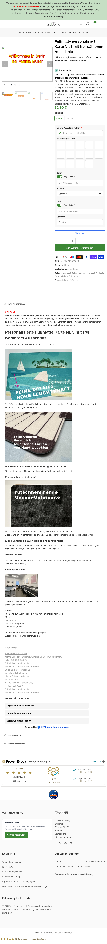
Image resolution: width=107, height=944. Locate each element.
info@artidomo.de (63, 837)
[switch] (59, 176)
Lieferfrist (88, 57)
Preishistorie (65, 70)
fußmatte (74, 280)
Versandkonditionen (91, 3)
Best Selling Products (77, 273)
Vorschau (79, 233)
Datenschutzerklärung (12, 871)
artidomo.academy (53, 16)
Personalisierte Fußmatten (67, 276)
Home (22, 32)
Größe (59, 113)
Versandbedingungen (12, 862)
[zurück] (5, 64)
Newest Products (96, 273)
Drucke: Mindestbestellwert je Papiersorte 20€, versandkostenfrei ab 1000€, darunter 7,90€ (53, 9)
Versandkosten (77, 57)
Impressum (7, 867)
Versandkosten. (78, 74)
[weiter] (50, 64)
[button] (80, 133)
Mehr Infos (97, 761)
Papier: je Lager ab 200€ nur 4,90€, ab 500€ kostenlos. (67, 6)
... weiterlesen (83, 104)
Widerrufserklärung (11, 876)
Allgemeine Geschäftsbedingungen (18, 881)
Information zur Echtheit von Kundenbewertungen (25, 886)
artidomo (66, 265)
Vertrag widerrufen (16, 835)
